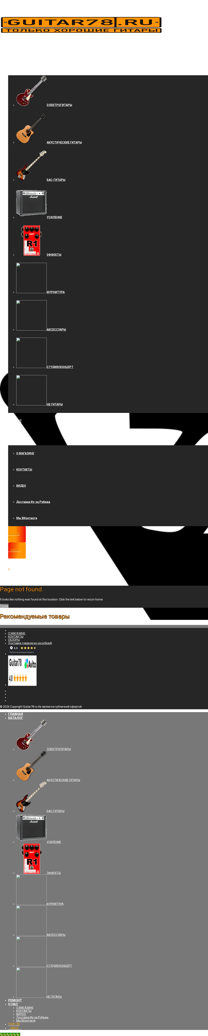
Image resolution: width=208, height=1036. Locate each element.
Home (4, 606)
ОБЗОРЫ (14, 640)
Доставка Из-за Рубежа (33, 502)
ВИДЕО (21, 485)
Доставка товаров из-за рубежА (30, 643)
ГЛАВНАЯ (15, 51)
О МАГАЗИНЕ (25, 453)
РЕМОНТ (15, 421)
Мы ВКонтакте (26, 518)
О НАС (13, 437)
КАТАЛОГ (15, 67)
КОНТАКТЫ (24, 469)
